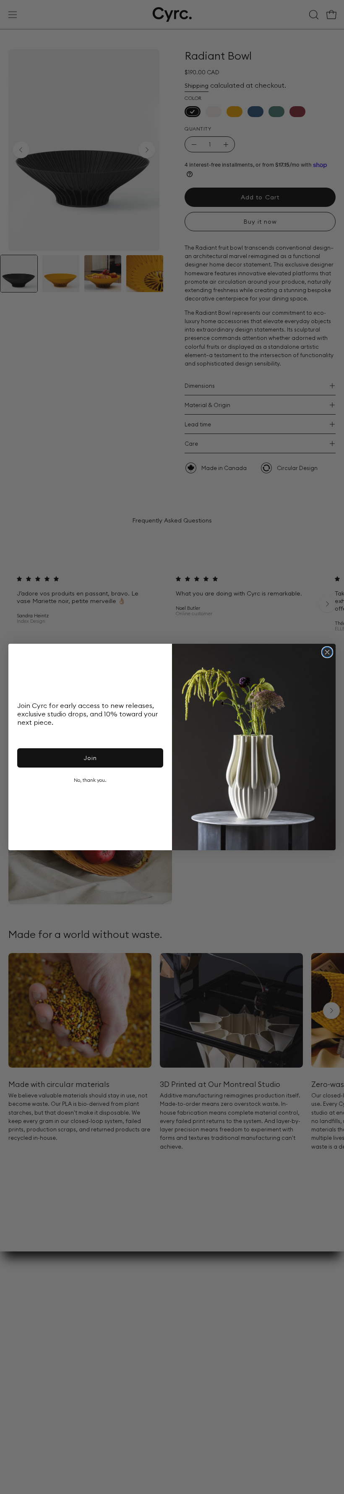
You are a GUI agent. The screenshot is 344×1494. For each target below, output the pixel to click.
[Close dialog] (327, 652)
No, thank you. (90, 780)
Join (90, 758)
